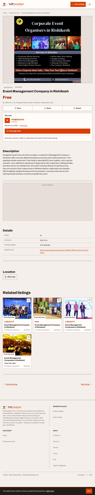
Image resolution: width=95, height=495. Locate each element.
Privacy (55, 447)
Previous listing (11, 384)
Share (49, 108)
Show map (11, 277)
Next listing (85, 384)
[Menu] (89, 4)
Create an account (9, 441)
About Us (56, 441)
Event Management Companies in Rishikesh (75, 326)
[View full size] (47, 49)
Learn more (50, 491)
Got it (89, 491)
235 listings (23, 125)
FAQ (54, 459)
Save (19, 108)
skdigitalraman (17, 119)
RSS (90, 475)
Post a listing (57, 417)
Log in (5, 435)
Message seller (15, 131)
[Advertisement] (47, 203)
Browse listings (58, 411)
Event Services (8, 87)
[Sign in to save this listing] (29, 300)
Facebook (81, 475)
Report (78, 108)
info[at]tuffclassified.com (30, 475)
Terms (55, 453)
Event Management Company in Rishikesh (17, 326)
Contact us (56, 435)
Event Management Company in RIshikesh (47, 326)
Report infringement (59, 465)
